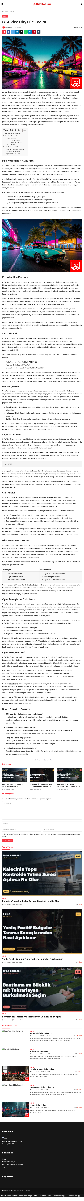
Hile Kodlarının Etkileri (12, 147)
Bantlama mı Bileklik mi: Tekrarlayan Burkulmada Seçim (68, 785)
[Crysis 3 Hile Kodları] (15, 1109)
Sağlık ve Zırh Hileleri (17, 142)
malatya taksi (73, 1196)
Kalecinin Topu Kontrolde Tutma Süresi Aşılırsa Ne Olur (14, 785)
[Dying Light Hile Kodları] (15, 1055)
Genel (12, 11)
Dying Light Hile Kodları (39, 1051)
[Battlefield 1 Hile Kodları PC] (15, 1037)
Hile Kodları (8, 27)
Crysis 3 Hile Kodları (38, 1105)
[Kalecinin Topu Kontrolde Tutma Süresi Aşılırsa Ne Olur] (14, 775)
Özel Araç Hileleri (15, 140)
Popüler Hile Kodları (11, 136)
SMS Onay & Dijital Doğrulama (12, 1164)
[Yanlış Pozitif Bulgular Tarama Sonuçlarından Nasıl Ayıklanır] (42, 775)
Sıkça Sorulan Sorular (12, 154)
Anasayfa (5, 11)
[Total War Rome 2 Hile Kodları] (15, 1073)
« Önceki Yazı (35, 760)
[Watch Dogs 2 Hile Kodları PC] (15, 1091)
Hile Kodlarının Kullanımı (12, 133)
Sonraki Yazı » (49, 760)
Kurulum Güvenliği (8, 1162)
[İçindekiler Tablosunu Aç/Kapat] (23, 130)
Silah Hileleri (12, 138)
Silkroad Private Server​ (55, 1196)
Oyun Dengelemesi (14, 151)
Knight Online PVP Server (37, 1196)
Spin (3, 1167)
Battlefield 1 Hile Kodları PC (41, 1033)
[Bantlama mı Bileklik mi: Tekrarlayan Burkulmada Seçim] (69, 775)
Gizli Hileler (11, 144)
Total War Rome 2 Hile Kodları (42, 1069)
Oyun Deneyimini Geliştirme (16, 149)
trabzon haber (6, 1196)
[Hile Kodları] (42, 4)
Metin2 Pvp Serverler (19, 1196)
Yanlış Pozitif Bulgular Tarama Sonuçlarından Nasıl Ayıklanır (41, 785)
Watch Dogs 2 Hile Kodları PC (42, 1087)
